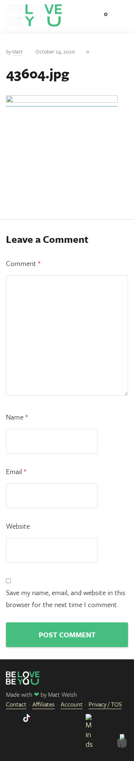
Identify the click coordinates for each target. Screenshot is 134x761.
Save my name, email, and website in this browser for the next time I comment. (65, 598)
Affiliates (43, 704)
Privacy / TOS (105, 704)
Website (18, 526)
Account (72, 704)
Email (16, 471)
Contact (16, 704)
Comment (23, 263)
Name (17, 417)
